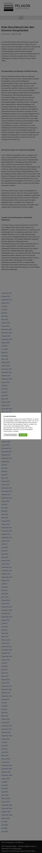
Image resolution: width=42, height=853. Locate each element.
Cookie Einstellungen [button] (11, 435)
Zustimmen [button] (23, 435)
